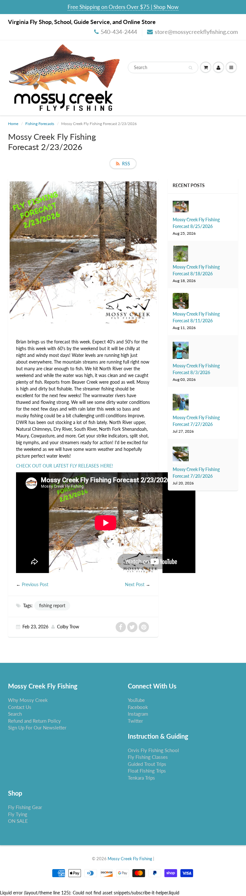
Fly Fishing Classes (148, 757)
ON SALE (18, 821)
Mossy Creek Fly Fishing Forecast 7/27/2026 (196, 421)
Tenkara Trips (141, 778)
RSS (126, 163)
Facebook (138, 707)
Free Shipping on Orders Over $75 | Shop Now (123, 7)
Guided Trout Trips (147, 764)
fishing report (52, 605)
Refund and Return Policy (34, 721)
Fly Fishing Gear (25, 807)
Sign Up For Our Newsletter (37, 727)
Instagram (138, 714)
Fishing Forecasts (39, 123)
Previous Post (35, 584)
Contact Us (19, 707)
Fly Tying (17, 814)
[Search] (190, 68)
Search (15, 714)
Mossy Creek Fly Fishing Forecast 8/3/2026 (196, 369)
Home (13, 123)
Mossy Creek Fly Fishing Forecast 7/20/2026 (196, 473)
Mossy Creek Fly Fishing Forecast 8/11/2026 (196, 317)
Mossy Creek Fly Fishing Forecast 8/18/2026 (196, 270)
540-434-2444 (119, 31)
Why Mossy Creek (28, 700)
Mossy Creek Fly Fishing (130, 858)
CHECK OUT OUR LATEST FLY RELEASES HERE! (64, 465)
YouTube (136, 700)
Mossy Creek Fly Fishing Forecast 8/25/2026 (196, 223)
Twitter (135, 721)
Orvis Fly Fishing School (153, 750)
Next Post (134, 584)
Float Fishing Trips (147, 771)
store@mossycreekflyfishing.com (196, 31)
